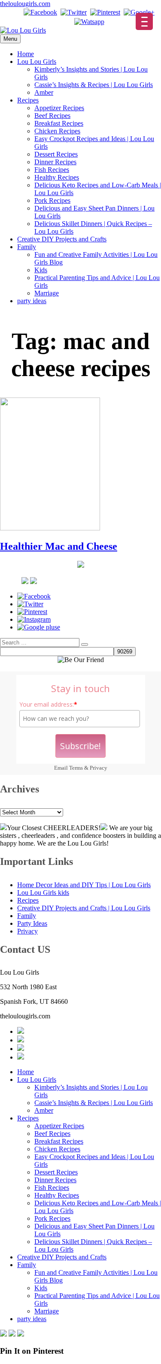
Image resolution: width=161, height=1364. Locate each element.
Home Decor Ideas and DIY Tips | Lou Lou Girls (84, 884)
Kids (40, 270)
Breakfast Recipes (58, 123)
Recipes (28, 100)
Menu (10, 39)
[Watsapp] (89, 21)
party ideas (31, 300)
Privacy (98, 768)
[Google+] (139, 12)
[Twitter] (74, 12)
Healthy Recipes (56, 177)
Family (26, 246)
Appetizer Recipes (59, 107)
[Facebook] (40, 12)
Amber (43, 92)
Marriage (46, 293)
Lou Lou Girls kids (43, 892)
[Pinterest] (105, 12)
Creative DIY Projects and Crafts (61, 239)
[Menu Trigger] (144, 21)
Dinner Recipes (55, 162)
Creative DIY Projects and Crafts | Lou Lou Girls (83, 908)
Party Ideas (32, 923)
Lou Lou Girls (36, 61)
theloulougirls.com (25, 3)
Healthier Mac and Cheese (58, 546)
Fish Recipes (51, 169)
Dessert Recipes (56, 154)
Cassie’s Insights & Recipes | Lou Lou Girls (93, 84)
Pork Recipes (52, 200)
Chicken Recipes (57, 131)
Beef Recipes (52, 115)
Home (25, 53)
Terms (76, 768)
